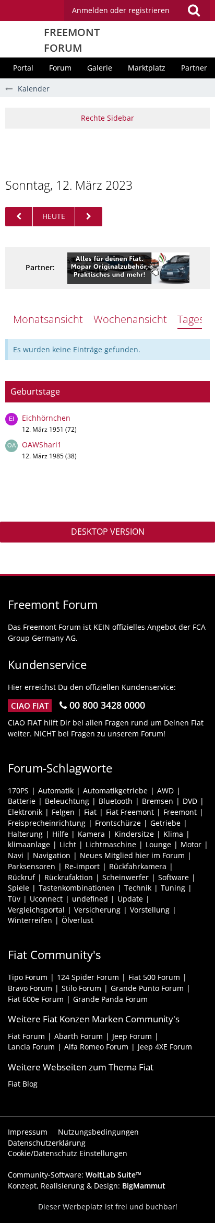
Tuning (173, 888)
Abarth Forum (78, 1036)
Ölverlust (77, 920)
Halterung (25, 834)
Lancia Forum (31, 1047)
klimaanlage (29, 844)
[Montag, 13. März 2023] (88, 216)
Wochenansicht (130, 319)
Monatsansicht (48, 319)
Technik (137, 888)
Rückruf (21, 877)
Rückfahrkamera (137, 866)
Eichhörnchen (46, 418)
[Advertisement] (110, 152)
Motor (191, 844)
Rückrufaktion (68, 877)
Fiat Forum (26, 1036)
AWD (165, 790)
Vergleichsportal (36, 910)
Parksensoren (31, 866)
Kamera (91, 834)
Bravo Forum (30, 988)
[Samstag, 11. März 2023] (18, 216)
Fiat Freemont (130, 812)
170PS (18, 790)
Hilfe (60, 834)
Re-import (82, 866)
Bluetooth (116, 801)
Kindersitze (134, 834)
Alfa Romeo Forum (96, 1047)
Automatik (56, 790)
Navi (15, 855)
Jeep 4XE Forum (165, 1047)
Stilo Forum (81, 988)
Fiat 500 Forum (154, 977)
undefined (90, 899)
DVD (190, 801)
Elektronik (25, 812)
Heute (53, 216)
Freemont (180, 812)
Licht (67, 844)
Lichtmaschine (111, 844)
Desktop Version (108, 531)
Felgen (63, 812)
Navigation (51, 855)
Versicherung (97, 910)
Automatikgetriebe (115, 790)
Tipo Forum (27, 977)
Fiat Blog (23, 1084)
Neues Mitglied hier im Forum (132, 855)
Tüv (14, 899)
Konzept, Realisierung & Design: (86, 1186)
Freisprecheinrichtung (47, 823)
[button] (137, 10)
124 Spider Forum (88, 977)
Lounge (158, 844)
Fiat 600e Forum (36, 999)
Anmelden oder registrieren (121, 10)
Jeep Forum (132, 1036)
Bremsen (157, 801)
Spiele (18, 888)
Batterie (21, 801)
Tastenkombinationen (77, 888)
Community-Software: (74, 1175)
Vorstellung (150, 910)
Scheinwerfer (125, 877)
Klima (173, 834)
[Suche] (193, 10)
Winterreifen (30, 920)
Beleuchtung (67, 801)
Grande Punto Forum (147, 988)
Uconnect (46, 899)
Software (173, 877)
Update (130, 899)
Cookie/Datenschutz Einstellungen (67, 1153)
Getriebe (165, 823)
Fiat (90, 812)
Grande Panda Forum (110, 999)
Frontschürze (118, 823)
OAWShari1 (42, 444)
